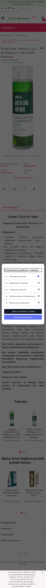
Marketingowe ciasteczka (18, 283)
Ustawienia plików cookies (21, 270)
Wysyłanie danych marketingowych (22, 296)
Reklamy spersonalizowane (19, 303)
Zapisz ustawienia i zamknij (23, 311)
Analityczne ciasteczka (17, 290)
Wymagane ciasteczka (17, 276)
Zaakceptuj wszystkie (23, 317)
